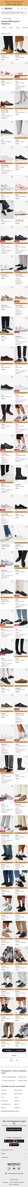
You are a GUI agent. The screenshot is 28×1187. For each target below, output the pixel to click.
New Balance (4, 1100)
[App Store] (19, 1141)
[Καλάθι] (25, 8)
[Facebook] (19, 1168)
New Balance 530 (5, 1104)
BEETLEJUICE (18, 1093)
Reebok (16, 1104)
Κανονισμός (5, 1182)
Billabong (3, 1093)
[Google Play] (9, 1141)
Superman (17, 1100)
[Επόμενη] (26, 3)
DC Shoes (3, 1090)
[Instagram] (9, 1168)
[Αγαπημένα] (22, 8)
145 (17, 1060)
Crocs (2, 1097)
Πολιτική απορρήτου (14, 1184)
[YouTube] (14, 1168)
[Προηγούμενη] (2, 3)
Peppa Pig (17, 1107)
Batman (3, 1107)
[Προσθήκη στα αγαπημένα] (12, 38)
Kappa (16, 1097)
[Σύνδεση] (18, 8)
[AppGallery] (14, 1144)
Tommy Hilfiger (18, 1090)
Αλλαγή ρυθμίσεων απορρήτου (16, 1182)
